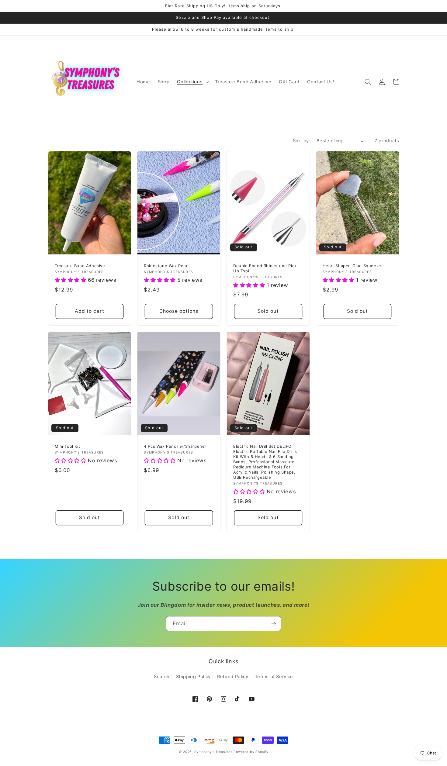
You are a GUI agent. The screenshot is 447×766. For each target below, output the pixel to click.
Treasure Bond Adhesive (80, 265)
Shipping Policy (193, 676)
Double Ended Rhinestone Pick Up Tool (265, 268)
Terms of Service (274, 676)
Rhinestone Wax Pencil (167, 265)
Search (162, 676)
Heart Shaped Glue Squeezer (353, 265)
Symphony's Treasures (213, 752)
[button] (192, 82)
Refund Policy (232, 676)
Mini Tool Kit (67, 446)
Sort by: (301, 140)
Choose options (179, 311)
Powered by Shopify (251, 752)
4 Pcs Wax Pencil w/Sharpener (175, 446)
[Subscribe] (274, 623)
